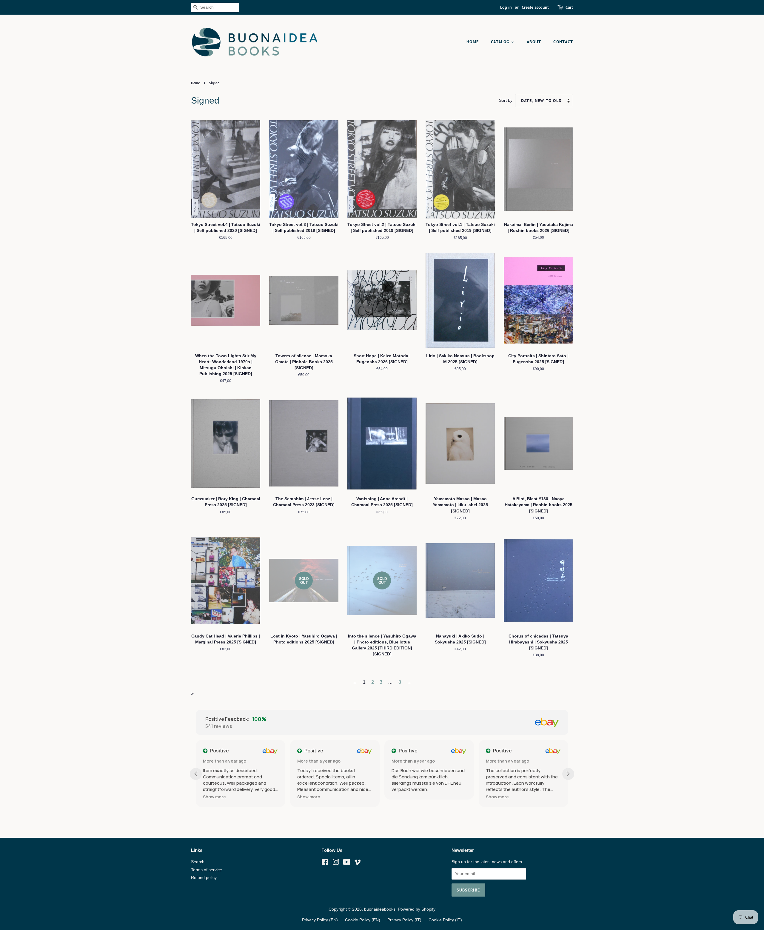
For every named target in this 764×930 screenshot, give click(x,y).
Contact (563, 41)
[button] (240, 797)
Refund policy (204, 877)
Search (197, 862)
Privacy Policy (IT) (404, 920)
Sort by (505, 100)
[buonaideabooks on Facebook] (324, 863)
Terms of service (206, 870)
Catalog (501, 41)
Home (472, 41)
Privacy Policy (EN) (320, 920)
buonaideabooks (379, 909)
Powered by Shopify (416, 909)
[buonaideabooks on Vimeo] (357, 863)
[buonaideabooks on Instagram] (335, 863)
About (534, 41)
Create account (535, 7)
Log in (506, 7)
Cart (569, 7)
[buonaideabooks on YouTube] (346, 863)
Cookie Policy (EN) (362, 920)
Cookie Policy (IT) (445, 920)
